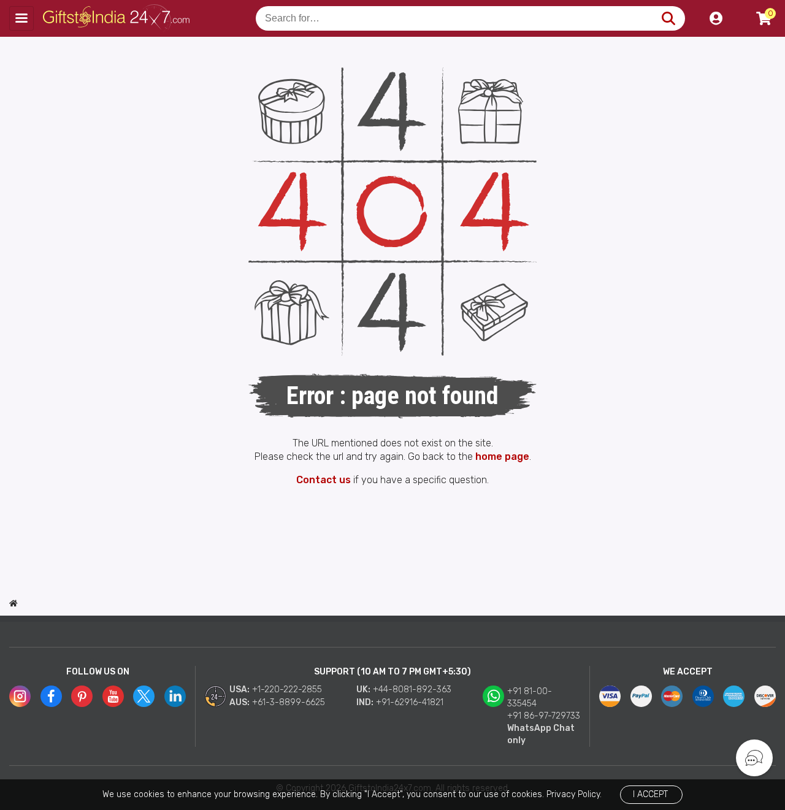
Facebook (51, 696)
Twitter (144, 696)
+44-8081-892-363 (412, 689)
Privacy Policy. (574, 794)
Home (13, 603)
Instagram (20, 696)
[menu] (21, 18)
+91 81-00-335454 (529, 697)
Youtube (113, 696)
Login (715, 18)
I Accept (650, 794)
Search (668, 18)
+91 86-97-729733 (543, 716)
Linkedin (175, 696)
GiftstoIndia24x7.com (117, 18)
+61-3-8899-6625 (288, 702)
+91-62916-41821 (409, 702)
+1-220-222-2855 (287, 689)
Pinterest (82, 696)
